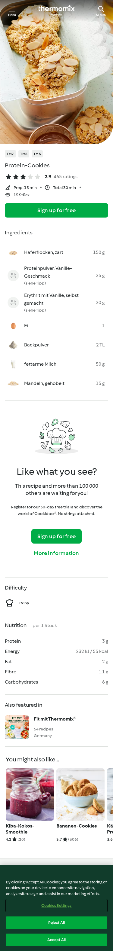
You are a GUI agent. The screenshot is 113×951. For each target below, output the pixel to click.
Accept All (56, 939)
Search (101, 15)
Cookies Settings (56, 905)
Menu (12, 15)
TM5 (37, 154)
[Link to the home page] (57, 11)
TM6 (24, 154)
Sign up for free (56, 210)
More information (56, 553)
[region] (56, 908)
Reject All (56, 922)
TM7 (10, 154)
